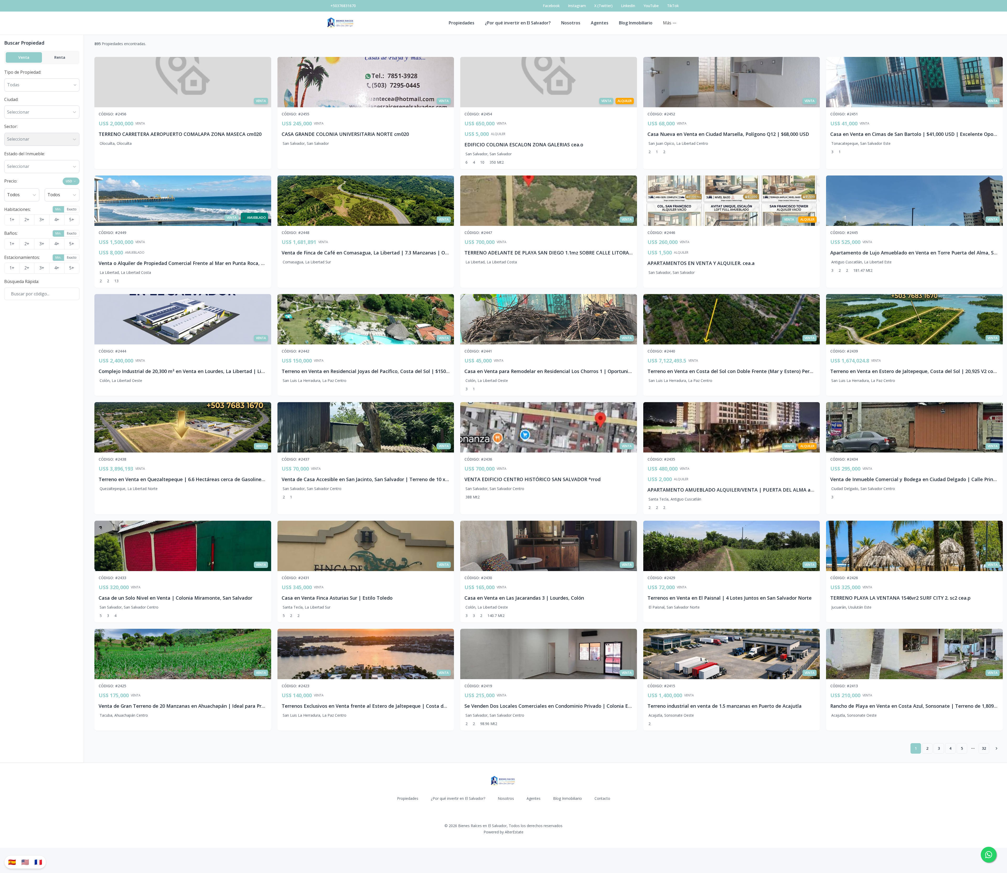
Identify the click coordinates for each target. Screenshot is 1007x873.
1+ (11, 219)
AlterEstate (514, 831)
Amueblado (134, 253)
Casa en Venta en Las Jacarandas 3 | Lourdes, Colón (524, 598)
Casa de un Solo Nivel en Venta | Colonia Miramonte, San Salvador (175, 598)
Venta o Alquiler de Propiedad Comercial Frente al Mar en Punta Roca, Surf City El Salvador (203, 263)
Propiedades (461, 23)
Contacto (602, 798)
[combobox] (7, 112)
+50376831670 (343, 5)
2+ (26, 219)
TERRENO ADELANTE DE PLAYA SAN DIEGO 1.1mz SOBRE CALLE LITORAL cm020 (555, 252)
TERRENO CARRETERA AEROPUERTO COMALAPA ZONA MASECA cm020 (180, 134)
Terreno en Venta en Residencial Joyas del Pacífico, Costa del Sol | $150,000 (368, 371)
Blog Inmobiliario (635, 23)
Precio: (10, 181)
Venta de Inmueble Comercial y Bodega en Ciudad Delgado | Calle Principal (917, 479)
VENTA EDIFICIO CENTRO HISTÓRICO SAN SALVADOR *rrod (532, 479)
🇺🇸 (25, 862)
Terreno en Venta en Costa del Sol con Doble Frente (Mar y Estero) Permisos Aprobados (748, 371)
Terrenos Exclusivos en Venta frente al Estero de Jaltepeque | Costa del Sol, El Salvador (383, 706)
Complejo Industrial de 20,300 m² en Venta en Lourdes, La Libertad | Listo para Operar (198, 371)
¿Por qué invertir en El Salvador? (518, 23)
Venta (23, 57)
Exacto (72, 209)
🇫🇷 (38, 862)
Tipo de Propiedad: (22, 72)
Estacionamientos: (22, 257)
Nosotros (570, 23)
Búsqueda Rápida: (21, 281)
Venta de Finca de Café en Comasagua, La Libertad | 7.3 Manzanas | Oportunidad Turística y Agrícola (399, 252)
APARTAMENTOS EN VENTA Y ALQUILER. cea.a (701, 263)
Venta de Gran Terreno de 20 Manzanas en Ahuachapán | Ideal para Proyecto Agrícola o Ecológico (211, 706)
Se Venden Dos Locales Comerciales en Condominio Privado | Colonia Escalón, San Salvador (569, 706)
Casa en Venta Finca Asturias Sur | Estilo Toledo (337, 598)
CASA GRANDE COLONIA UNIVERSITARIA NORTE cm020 (345, 134)
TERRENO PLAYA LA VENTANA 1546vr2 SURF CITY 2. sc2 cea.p (900, 598)
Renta (59, 57)
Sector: (11, 126)
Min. (58, 209)
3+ (41, 219)
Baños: (11, 233)
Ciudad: (11, 99)
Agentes (599, 23)
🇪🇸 (12, 862)
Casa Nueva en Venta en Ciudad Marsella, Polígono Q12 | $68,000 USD (728, 134)
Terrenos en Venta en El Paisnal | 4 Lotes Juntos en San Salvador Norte (729, 598)
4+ (56, 219)
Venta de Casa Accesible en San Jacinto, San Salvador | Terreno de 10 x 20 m (370, 479)
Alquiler (498, 134)
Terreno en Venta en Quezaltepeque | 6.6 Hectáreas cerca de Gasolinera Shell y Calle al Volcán (208, 479)
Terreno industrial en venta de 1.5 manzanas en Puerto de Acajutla (724, 706)
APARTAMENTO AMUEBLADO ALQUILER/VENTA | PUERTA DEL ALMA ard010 (735, 490)
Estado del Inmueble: (24, 154)
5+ (71, 219)
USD (69, 181)
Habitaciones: (17, 209)
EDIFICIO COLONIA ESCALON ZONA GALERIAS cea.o (523, 144)
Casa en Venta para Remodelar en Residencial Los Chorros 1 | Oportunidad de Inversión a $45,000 (576, 371)
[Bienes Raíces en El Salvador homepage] (341, 23)
